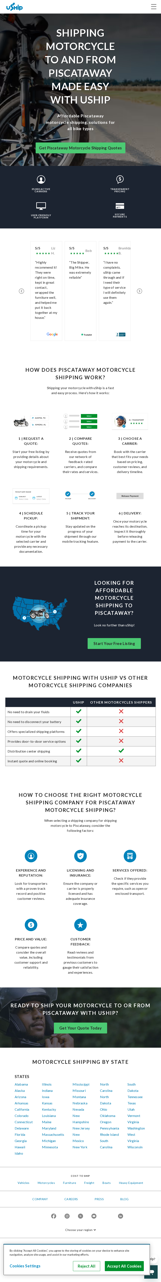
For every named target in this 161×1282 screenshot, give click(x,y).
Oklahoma (107, 1116)
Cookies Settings (25, 1266)
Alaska (20, 1090)
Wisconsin (135, 1147)
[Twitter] (80, 1216)
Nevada (78, 1109)
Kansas (47, 1103)
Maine (46, 1122)
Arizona (20, 1097)
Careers (71, 1199)
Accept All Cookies (124, 1266)
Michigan (49, 1141)
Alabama (21, 1084)
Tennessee (135, 1097)
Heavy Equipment (131, 1183)
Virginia (133, 1122)
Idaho (19, 1153)
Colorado (22, 1116)
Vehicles (23, 1183)
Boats (107, 1183)
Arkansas (21, 1103)
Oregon (105, 1122)
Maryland (49, 1128)
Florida (20, 1134)
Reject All (86, 1266)
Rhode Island (109, 1134)
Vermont (133, 1116)
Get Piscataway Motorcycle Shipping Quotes (80, 148)
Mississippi (81, 1084)
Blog (124, 1199)
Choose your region (78, 1230)
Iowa (45, 1097)
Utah (131, 1109)
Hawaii (20, 1147)
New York (80, 1147)
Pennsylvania (109, 1128)
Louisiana (49, 1116)
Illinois (47, 1084)
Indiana (47, 1090)
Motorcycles (46, 1183)
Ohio (103, 1109)
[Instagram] (67, 1216)
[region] (76, 1259)
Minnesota (50, 1147)
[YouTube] (94, 1216)
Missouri (79, 1090)
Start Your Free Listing (114, 643)
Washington (136, 1128)
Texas (131, 1103)
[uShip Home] (14, 6)
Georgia (21, 1141)
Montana (79, 1097)
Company (40, 1199)
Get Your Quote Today (80, 1028)
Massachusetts (53, 1134)
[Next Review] (139, 291)
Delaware (22, 1128)
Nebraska (80, 1103)
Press (99, 1199)
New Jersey (81, 1128)
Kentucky (49, 1109)
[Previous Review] (21, 291)
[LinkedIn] (120, 1216)
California (22, 1109)
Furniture (69, 1183)
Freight (89, 1183)
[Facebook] (53, 1216)
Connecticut (24, 1122)
